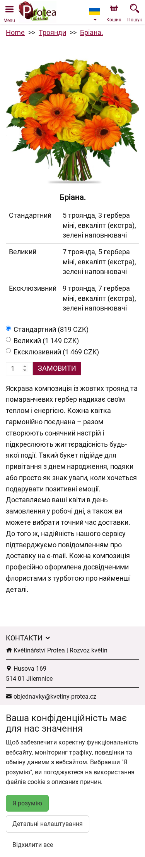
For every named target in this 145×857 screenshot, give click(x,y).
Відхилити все (32, 844)
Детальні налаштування (47, 824)
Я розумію (27, 803)
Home (15, 32)
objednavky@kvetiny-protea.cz (54, 696)
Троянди (52, 32)
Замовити (57, 368)
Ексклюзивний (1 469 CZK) (56, 352)
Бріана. (91, 32)
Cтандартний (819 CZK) (51, 329)
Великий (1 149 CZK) (46, 341)
